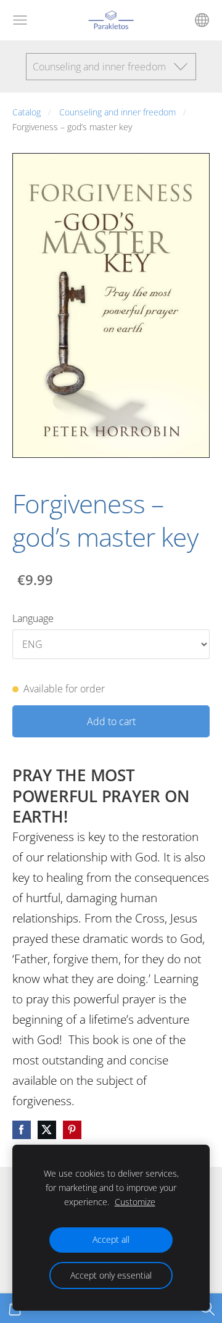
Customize (135, 1202)
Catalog (26, 112)
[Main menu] (20, 20)
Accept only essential (111, 1275)
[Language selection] (202, 20)
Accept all (111, 1239)
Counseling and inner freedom (117, 112)
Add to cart (111, 721)
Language (33, 618)
